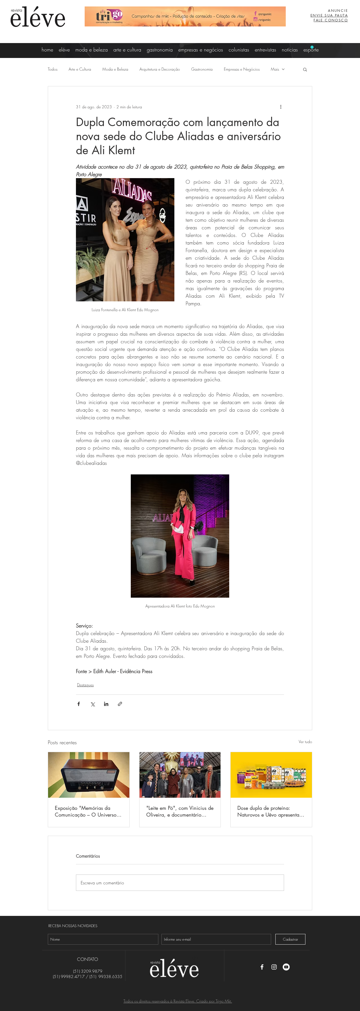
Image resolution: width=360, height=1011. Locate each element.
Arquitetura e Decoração (160, 69)
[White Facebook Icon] (262, 966)
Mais (275, 69)
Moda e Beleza (115, 69)
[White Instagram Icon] (274, 966)
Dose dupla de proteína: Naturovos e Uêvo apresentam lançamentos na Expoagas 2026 (270, 811)
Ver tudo (305, 741)
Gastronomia (202, 69)
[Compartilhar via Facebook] (78, 704)
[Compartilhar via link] (120, 704)
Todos (52, 69)
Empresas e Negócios (242, 69)
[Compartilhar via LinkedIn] (106, 704)
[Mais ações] (280, 106)
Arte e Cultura (80, 69)
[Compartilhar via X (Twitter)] (92, 704)
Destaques (85, 684)
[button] (305, 69)
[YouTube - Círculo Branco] (286, 966)
